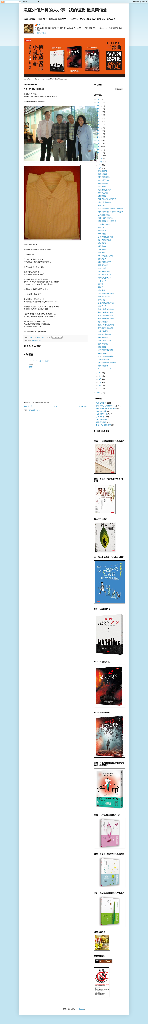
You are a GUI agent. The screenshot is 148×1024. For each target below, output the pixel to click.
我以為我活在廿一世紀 (106, 293)
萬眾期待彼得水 (102, 419)
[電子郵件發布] (48, 337)
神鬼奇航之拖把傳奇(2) (106, 312)
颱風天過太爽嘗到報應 (106, 319)
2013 (99, 140)
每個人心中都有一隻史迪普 (106, 408)
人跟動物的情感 (104, 215)
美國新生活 (100, 417)
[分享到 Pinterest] (61, 337)
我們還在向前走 (104, 297)
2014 (99, 137)
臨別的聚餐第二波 (104, 240)
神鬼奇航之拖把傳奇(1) (106, 315)
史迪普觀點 (102, 347)
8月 (100, 168)
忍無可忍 (101, 227)
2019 (99, 121)
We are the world (104, 369)
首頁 (55, 406)
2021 (99, 115)
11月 (100, 159)
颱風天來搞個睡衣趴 (105, 328)
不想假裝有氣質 (104, 359)
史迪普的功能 (103, 344)
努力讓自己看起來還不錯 (107, 363)
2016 (99, 131)
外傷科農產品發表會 (105, 237)
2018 (99, 124)
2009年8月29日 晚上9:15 (42, 361)
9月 (100, 165)
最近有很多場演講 (104, 262)
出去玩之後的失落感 (105, 256)
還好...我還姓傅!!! (104, 202)
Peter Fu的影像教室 (103, 425)
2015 (99, 134)
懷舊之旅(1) (102, 174)
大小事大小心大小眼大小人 (106, 406)
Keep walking (103, 353)
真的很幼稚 (102, 249)
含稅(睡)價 (102, 186)
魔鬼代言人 (102, 259)
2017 (99, 128)
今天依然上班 (103, 331)
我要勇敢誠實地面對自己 (107, 199)
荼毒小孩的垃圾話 (104, 341)
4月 (100, 382)
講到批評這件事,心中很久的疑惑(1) (110, 212)
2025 (99, 102)
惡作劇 (100, 284)
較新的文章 (28, 406)
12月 (101, 155)
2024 (99, 106)
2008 (99, 393)
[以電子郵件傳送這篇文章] (52, 337)
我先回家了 (102, 243)
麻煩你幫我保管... (104, 180)
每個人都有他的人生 (105, 218)
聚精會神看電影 (104, 271)
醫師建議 (101, 290)
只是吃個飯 (102, 196)
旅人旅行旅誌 (101, 411)
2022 (99, 112)
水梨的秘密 (102, 234)
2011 (99, 146)
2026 (99, 99)
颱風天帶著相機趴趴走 (106, 325)
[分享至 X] (57, 337)
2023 (99, 109)
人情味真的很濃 (104, 224)
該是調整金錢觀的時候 (106, 303)
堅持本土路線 (103, 193)
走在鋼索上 (102, 230)
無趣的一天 (102, 306)
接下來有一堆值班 (104, 275)
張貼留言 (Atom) (35, 410)
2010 (99, 150)
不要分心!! (102, 281)
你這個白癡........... (104, 268)
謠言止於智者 (103, 366)
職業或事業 (102, 246)
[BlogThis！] (55, 337)
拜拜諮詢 (101, 300)
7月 (100, 373)
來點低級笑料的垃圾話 (106, 356)
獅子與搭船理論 (104, 177)
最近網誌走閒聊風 (104, 334)
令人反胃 (101, 205)
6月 (100, 376)
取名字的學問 (103, 183)
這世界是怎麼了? (104, 278)
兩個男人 (101, 287)
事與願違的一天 (104, 337)
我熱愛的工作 (36, 340)
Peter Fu (40, 25)
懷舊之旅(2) (102, 171)
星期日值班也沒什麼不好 (107, 221)
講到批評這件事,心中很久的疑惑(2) (110, 208)
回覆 (30, 367)
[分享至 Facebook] (59, 337)
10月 (101, 162)
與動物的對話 (101, 422)
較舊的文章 (83, 406)
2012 (99, 143)
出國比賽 (101, 252)
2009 (99, 153)
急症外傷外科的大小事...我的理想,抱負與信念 (65, 9)
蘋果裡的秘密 (103, 265)
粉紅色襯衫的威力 (104, 190)
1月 (100, 388)
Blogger (81, 1009)
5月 (100, 379)
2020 (99, 118)
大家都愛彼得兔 (102, 414)
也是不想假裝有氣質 (105, 350)
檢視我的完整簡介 (41, 33)
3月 (100, 385)
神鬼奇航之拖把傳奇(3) (106, 309)
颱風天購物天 (103, 322)
